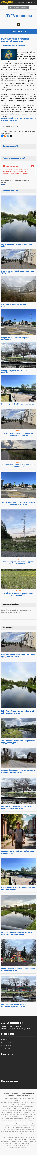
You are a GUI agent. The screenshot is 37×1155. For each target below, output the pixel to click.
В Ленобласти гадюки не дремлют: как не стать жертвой (18, 594)
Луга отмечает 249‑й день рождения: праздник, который (18, 434)
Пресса (18, 591)
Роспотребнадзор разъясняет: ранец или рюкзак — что (18, 969)
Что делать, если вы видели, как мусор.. (16, 305)
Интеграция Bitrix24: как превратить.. (18, 404)
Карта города (8, 1043)
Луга (3, 79)
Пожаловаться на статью (10, 127)
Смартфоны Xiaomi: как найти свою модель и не (17, 852)
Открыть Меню (19, 32)
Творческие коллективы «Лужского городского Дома (18, 741)
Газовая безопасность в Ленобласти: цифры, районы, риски (18, 771)
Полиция (6, 1039)
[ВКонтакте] (2, 135)
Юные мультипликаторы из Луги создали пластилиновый (16, 933)
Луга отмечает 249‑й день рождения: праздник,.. (17, 272)
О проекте (15, 1093)
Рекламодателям (27, 1093)
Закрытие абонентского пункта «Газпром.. (15, 338)
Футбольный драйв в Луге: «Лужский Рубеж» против (13, 1005)
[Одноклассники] (5, 135)
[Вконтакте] (18, 24)
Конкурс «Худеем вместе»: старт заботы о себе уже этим (16, 807)
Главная (7, 1093)
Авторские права (14, 1095)
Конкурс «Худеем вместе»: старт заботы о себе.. (16, 372)
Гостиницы (7, 1049)
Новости (21, 46)
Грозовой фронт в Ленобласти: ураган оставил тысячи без (18, 563)
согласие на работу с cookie (16, 1139)
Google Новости (9, 120)
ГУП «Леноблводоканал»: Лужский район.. (16, 245)
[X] (11, 135)
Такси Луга (7, 1046)
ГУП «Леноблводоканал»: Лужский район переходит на (17, 712)
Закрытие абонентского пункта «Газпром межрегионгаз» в (18, 503)
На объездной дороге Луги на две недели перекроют (18, 465)
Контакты (26, 1095)
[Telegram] (8, 135)
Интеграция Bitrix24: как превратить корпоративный (18, 888)
